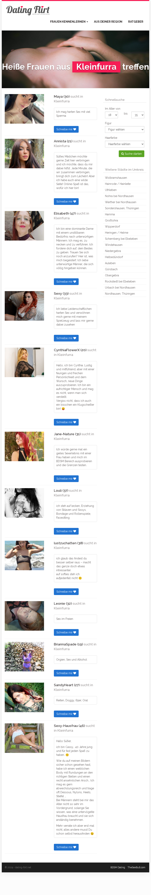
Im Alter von (112, 108)
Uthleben (111, 190)
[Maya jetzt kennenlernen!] (24, 109)
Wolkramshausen (116, 177)
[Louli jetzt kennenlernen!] (24, 503)
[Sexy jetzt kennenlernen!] (24, 306)
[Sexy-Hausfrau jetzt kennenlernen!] (24, 738)
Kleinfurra (62, 101)
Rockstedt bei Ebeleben (120, 281)
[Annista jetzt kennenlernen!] (24, 153)
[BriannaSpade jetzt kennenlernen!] (24, 656)
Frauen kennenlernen (68, 21)
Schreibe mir (64, 129)
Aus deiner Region (108, 21)
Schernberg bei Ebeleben (121, 238)
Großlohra (111, 220)
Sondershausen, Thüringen (122, 208)
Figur (108, 123)
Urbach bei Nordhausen (120, 287)
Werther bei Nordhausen (120, 202)
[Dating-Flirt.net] (28, 10)
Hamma (110, 214)
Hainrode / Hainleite (118, 183)
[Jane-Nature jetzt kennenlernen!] (24, 446)
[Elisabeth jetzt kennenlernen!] (24, 226)
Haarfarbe (111, 137)
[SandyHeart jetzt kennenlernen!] (24, 697)
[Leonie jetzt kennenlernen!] (24, 616)
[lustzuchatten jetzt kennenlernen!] (24, 555)
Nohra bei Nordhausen (119, 196)
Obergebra (112, 275)
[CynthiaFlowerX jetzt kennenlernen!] (24, 362)
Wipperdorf (112, 226)
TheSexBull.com (136, 867)
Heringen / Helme (116, 232)
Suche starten (133, 153)
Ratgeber (135, 21)
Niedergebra (113, 251)
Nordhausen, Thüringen (120, 293)
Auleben (110, 263)
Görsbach (111, 269)
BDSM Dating (117, 867)
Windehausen (113, 244)
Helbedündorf (114, 257)
